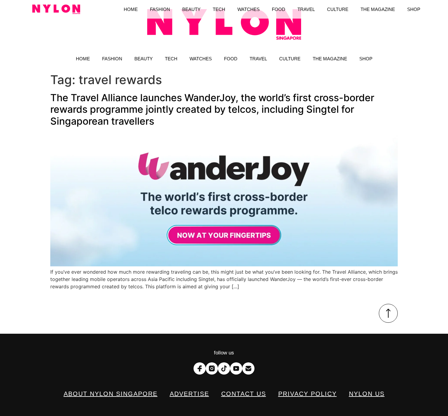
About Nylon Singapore (111, 393)
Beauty (143, 58)
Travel (258, 58)
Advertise (189, 393)
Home (83, 58)
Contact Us (243, 393)
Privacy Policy (307, 393)
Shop (365, 58)
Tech (171, 58)
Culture (289, 58)
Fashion (112, 58)
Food (230, 58)
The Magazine (330, 58)
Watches (201, 58)
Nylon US (367, 393)
